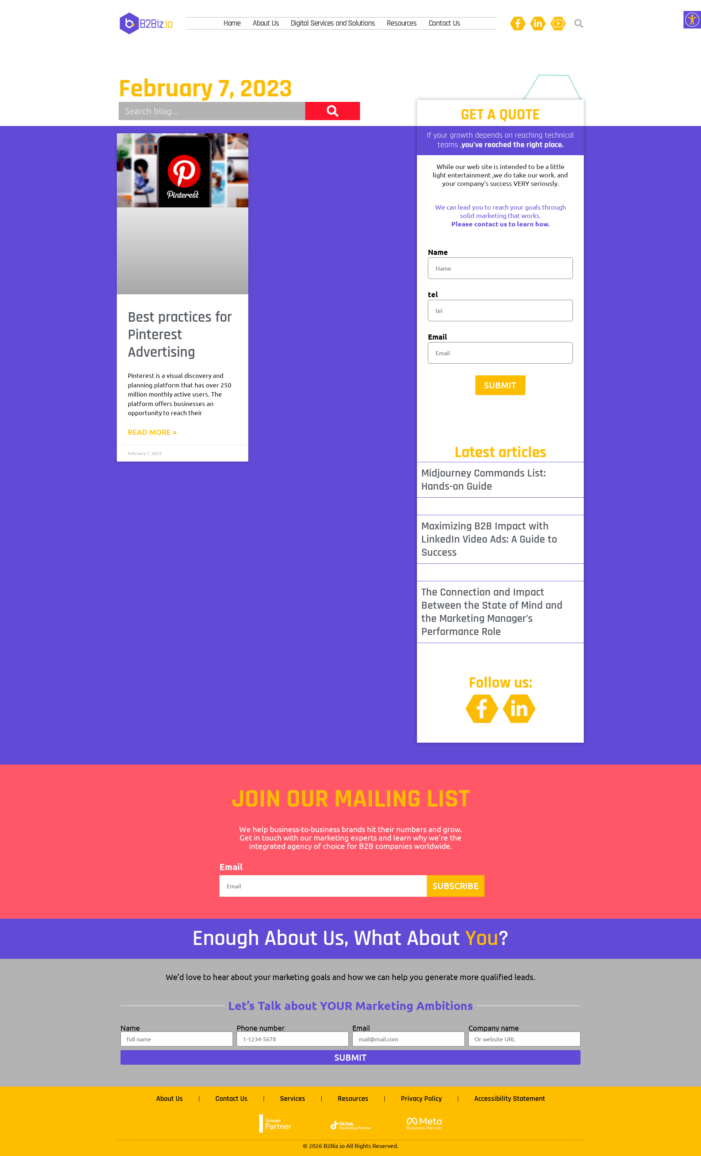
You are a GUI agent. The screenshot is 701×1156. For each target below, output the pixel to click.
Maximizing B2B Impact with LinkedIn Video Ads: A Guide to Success (489, 539)
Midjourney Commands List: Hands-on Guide (483, 479)
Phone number (261, 1027)
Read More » (152, 432)
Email (437, 337)
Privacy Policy (421, 1098)
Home (232, 23)
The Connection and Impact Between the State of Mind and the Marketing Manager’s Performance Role (492, 612)
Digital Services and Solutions (333, 23)
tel (433, 295)
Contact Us (444, 23)
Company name (493, 1027)
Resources (401, 23)
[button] (578, 23)
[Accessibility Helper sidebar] (692, 19)
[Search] (332, 111)
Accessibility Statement (509, 1098)
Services (292, 1098)
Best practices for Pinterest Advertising (180, 335)
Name (438, 252)
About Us (266, 23)
